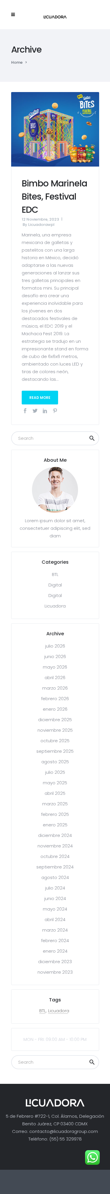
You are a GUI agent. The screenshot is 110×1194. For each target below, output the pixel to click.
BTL (55, 574)
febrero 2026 (55, 698)
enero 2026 (55, 709)
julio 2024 (55, 888)
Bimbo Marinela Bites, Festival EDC (54, 196)
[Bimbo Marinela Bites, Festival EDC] (55, 129)
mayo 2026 (55, 667)
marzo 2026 (55, 688)
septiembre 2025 (55, 751)
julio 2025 (55, 772)
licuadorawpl (41, 224)
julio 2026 (55, 646)
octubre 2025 (55, 741)
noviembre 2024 (55, 846)
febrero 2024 (55, 940)
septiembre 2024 (55, 867)
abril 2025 (55, 793)
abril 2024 (55, 919)
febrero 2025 (55, 814)
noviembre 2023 (55, 972)
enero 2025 (55, 825)
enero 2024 (55, 951)
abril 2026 (55, 677)
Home (17, 62)
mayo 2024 (55, 909)
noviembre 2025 (55, 730)
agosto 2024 (55, 877)
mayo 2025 (55, 783)
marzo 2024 (55, 930)
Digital (55, 585)
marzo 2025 (55, 804)
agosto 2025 (55, 762)
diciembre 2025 (55, 720)
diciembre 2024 (55, 835)
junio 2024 (55, 898)
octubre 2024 (55, 856)
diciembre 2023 (55, 961)
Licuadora (55, 606)
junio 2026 (55, 656)
